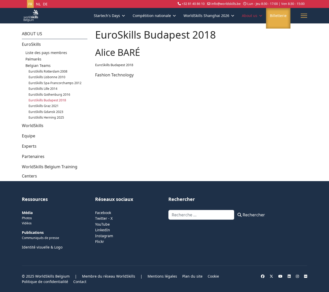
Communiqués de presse (40, 238)
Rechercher (253, 215)
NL (38, 4)
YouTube (102, 224)
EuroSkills (31, 44)
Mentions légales (162, 276)
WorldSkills (32, 125)
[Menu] (304, 15)
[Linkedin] (289, 276)
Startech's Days (107, 15)
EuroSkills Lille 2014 (43, 88)
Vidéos (27, 223)
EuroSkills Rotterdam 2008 (48, 71)
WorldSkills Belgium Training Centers (49, 171)
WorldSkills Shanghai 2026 (206, 15)
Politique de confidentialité (45, 281)
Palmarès (33, 59)
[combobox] (201, 215)
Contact (79, 281)
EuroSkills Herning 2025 (46, 117)
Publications (33, 232)
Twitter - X (104, 218)
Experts (29, 146)
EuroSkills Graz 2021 (44, 106)
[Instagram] (297, 276)
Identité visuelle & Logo (42, 247)
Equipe (28, 136)
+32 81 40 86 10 (193, 4)
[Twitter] (271, 276)
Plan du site (192, 276)
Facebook (103, 212)
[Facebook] (262, 276)
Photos (27, 218)
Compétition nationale (152, 15)
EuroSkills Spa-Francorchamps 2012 (55, 83)
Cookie (213, 276)
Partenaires (33, 156)
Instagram (104, 235)
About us (249, 15)
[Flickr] (305, 276)
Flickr (99, 241)
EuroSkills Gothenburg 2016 (49, 94)
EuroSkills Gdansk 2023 (46, 112)
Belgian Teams (38, 65)
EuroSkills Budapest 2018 (47, 100)
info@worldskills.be (226, 4)
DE (45, 4)
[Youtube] (280, 276)
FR (30, 4)
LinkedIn (102, 229)
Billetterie (278, 15)
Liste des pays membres (46, 52)
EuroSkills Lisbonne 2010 (47, 77)
